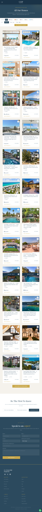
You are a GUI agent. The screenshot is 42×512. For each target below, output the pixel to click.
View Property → (7, 57)
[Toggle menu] (2, 2)
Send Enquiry (11, 457)
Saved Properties (24, 503)
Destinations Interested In (8, 443)
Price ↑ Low (12, 22)
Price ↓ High (18, 22)
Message (4, 448)
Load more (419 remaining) (21, 386)
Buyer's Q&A (24, 501)
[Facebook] (5, 474)
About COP (6, 496)
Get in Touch (23, 496)
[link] (11, 44)
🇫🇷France (10, 19)
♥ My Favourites (6, 488)
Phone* (4, 438)
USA (22, 486)
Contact (5, 503)
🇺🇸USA (21, 19)
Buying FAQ (23, 498)
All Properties (6, 479)
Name (4, 433)
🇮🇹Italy (26, 19)
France (23, 481)
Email (22, 433)
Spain (22, 479)
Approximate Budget (25, 438)
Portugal (23, 488)
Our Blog (5, 486)
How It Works (6, 481)
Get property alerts (21, 25)
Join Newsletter (34, 410)
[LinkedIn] (10, 474)
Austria (23, 491)
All (6, 19)
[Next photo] (18, 38)
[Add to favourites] (18, 32)
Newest (6, 22)
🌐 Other (31, 19)
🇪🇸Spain (16, 19)
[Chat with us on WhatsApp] (40, 510)
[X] (8, 474)
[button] (21, 446)
